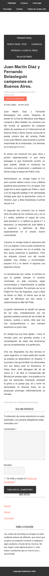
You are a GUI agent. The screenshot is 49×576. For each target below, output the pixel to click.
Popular (7, 505)
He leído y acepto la (20, 480)
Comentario (10, 429)
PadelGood (24, 24)
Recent (7, 512)
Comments (9, 518)
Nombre (8, 465)
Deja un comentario (15, 99)
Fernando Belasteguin (27, 402)
